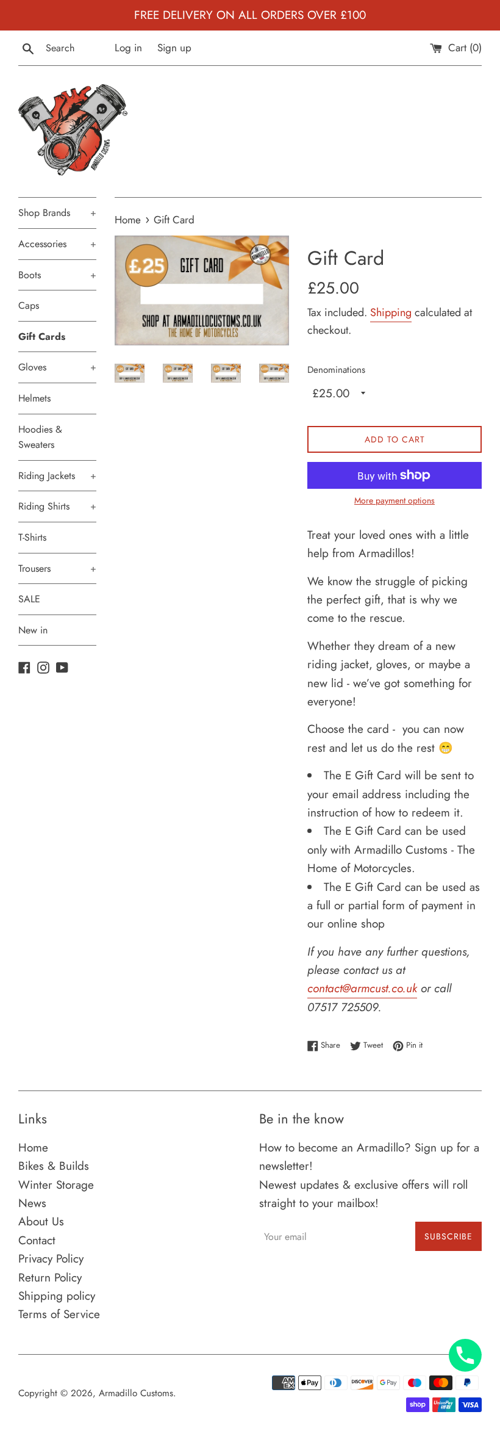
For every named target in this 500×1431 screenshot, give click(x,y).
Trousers (57, 568)
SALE (29, 599)
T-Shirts (32, 537)
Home (33, 1147)
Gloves (57, 367)
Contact (36, 1240)
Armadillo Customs (136, 1393)
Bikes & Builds (53, 1166)
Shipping (391, 312)
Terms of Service (59, 1314)
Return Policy (50, 1277)
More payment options (394, 500)
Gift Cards (41, 337)
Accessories (57, 244)
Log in (128, 47)
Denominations (336, 370)
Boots (57, 275)
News (32, 1203)
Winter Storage (56, 1185)
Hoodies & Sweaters (40, 437)
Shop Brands (57, 213)
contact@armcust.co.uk (362, 988)
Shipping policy (56, 1296)
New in (33, 630)
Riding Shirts (57, 506)
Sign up (174, 47)
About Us (41, 1221)
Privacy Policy (51, 1258)
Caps (28, 305)
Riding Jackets (57, 476)
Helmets (34, 398)
